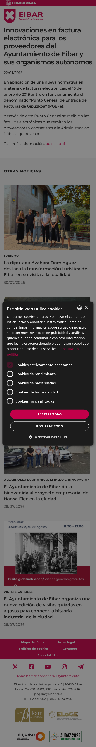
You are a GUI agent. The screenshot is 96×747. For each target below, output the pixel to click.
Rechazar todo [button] (49, 426)
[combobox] (79, 307)
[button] (48, 437)
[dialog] (47, 373)
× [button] (86, 307)
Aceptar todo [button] (50, 414)
